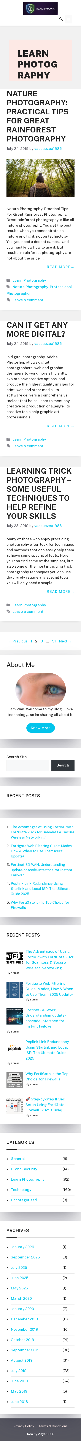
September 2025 (25, 1257)
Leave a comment (27, 300)
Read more (59, 267)
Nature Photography (30, 287)
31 (54, 641)
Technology (21, 1190)
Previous (18, 641)
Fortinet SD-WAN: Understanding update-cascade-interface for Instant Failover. (41, 870)
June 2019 (19, 1381)
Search (63, 765)
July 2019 (19, 1371)
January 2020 (22, 1309)
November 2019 (24, 1329)
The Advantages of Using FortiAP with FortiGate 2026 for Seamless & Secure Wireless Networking (42, 832)
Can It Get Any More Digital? (37, 329)
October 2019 (22, 1340)
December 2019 (24, 1319)
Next (65, 641)
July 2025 (19, 1267)
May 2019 (19, 1391)
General (18, 1159)
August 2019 (22, 1360)
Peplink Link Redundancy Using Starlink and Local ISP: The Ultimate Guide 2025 (40, 889)
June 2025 (19, 1278)
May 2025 (19, 1288)
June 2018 (19, 1402)
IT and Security (24, 1169)
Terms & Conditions (53, 1426)
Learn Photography (29, 280)
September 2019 (25, 1350)
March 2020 (21, 1298)
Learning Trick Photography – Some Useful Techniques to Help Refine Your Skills (39, 494)
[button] (61, 19)
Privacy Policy (23, 1426)
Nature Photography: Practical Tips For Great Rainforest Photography (37, 116)
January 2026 (22, 1247)
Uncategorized (24, 1200)
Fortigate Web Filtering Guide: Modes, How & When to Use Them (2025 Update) (41, 851)
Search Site (16, 757)
